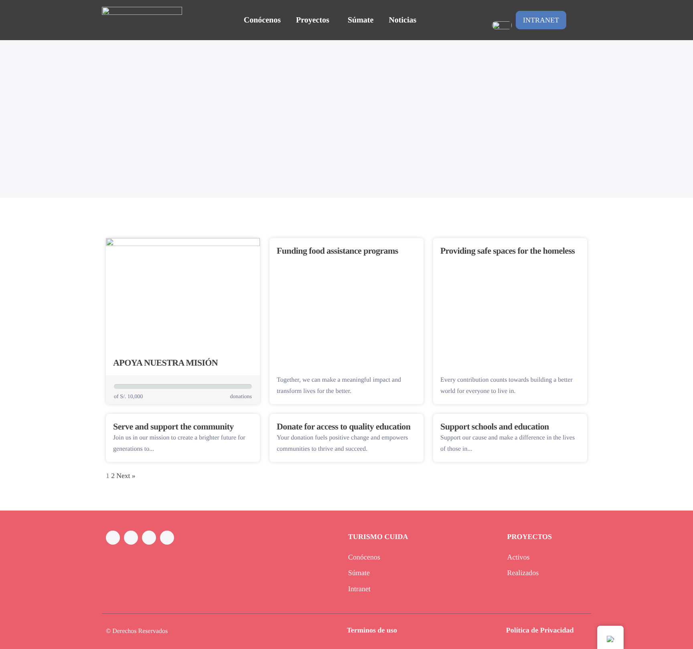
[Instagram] (131, 538)
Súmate (360, 20)
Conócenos (262, 20)
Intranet (541, 20)
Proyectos (312, 20)
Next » (125, 476)
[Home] (142, 20)
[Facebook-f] (113, 538)
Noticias (402, 20)
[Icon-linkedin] (149, 538)
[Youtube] (167, 538)
